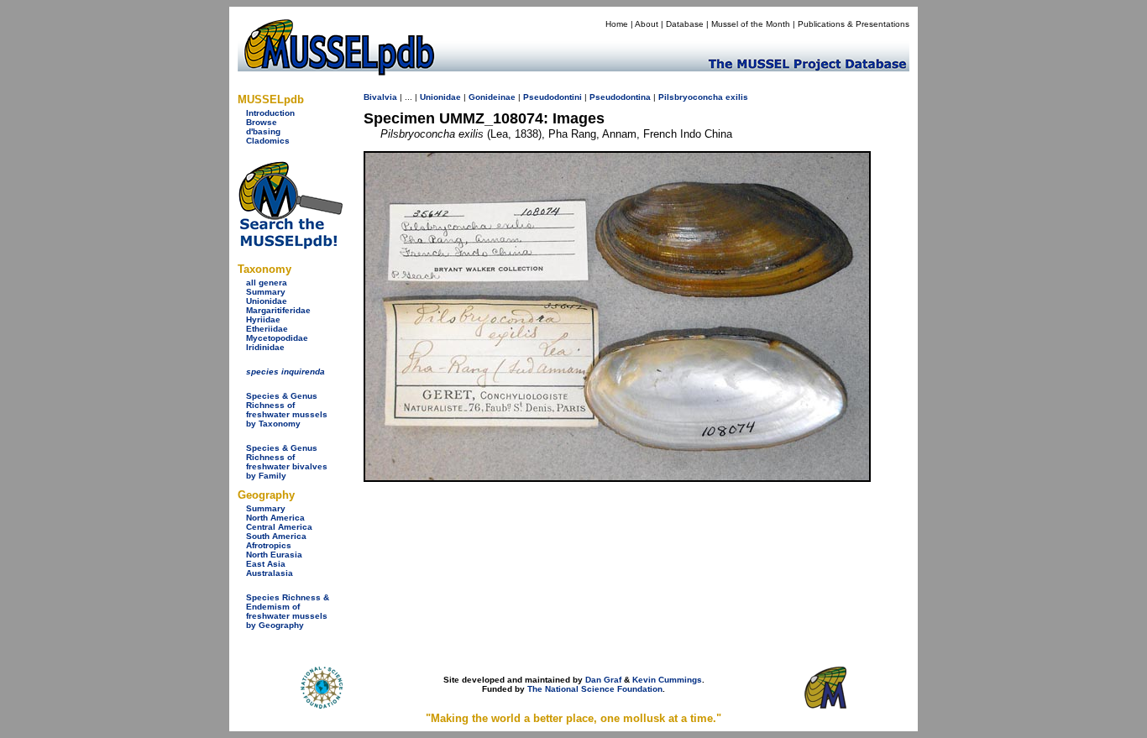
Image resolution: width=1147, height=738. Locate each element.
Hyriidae (263, 319)
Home (616, 24)
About (646, 24)
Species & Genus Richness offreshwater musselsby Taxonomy (286, 409)
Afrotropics (268, 545)
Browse (261, 122)
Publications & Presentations (853, 24)
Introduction (270, 113)
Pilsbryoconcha (690, 97)
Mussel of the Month (750, 24)
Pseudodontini (552, 97)
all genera (266, 282)
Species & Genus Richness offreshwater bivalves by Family (286, 461)
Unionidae (266, 301)
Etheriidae (267, 328)
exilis (736, 97)
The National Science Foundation (595, 689)
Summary (265, 291)
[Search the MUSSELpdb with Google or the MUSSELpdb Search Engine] (290, 245)
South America (276, 536)
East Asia (265, 563)
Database (685, 24)
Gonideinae (492, 97)
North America (275, 517)
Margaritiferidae (278, 310)
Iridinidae (265, 347)
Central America (279, 526)
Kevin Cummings (667, 679)
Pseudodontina (620, 97)
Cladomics (268, 140)
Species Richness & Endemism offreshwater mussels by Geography (287, 611)
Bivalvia (380, 97)
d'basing (263, 131)
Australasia (269, 573)
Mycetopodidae (277, 338)
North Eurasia (274, 554)
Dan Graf (603, 679)
